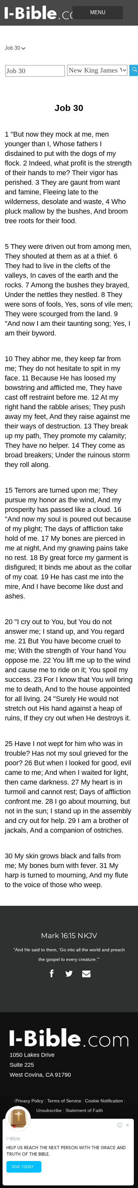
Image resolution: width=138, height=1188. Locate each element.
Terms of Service (64, 1100)
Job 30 (13, 48)
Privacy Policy (29, 1100)
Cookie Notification (104, 1100)
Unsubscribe (49, 1110)
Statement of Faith (84, 1110)
